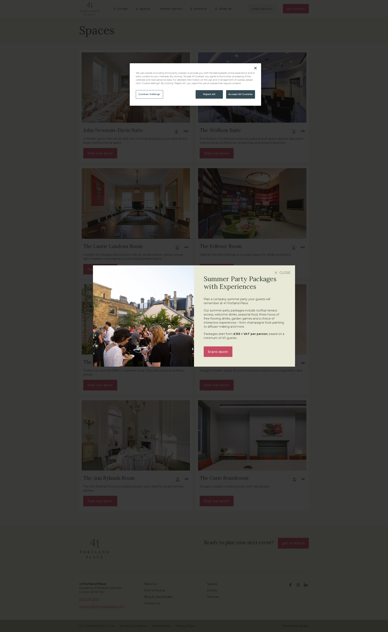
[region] (195, 84)
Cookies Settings (149, 94)
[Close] (255, 68)
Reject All (209, 94)
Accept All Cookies (240, 94)
